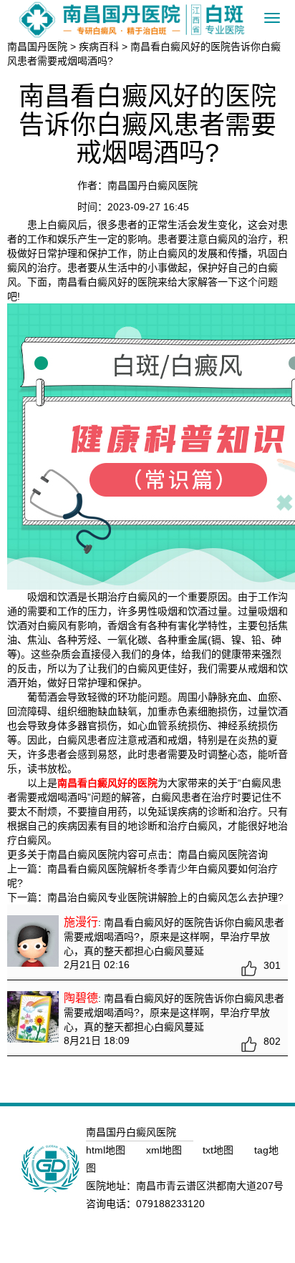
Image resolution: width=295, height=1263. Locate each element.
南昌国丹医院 (37, 46)
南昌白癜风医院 (213, 854)
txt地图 (219, 1150)
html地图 (107, 1150)
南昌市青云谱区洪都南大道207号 (210, 1185)
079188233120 (170, 1203)
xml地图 (165, 1150)
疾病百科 (99, 46)
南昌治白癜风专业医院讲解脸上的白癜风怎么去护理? (165, 897)
